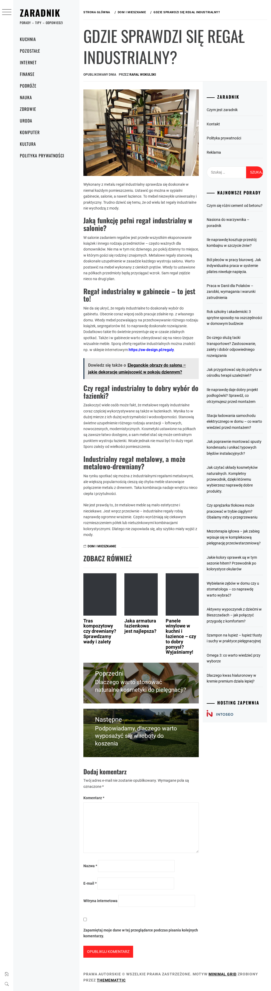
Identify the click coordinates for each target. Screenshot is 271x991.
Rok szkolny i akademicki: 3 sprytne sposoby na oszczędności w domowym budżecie (234, 318)
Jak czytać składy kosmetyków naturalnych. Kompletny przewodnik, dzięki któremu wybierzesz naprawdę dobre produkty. (232, 479)
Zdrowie (28, 109)
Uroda (26, 120)
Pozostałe (30, 51)
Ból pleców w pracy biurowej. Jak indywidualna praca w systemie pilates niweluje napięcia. (234, 266)
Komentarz (93, 798)
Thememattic (111, 980)
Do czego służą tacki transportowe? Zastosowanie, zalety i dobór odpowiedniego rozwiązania (231, 346)
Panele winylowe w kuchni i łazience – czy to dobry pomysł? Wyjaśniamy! (181, 636)
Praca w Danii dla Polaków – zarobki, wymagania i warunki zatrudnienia (231, 292)
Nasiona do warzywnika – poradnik (228, 222)
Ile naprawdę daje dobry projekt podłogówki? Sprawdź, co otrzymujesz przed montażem (232, 396)
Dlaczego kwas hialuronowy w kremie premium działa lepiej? (231, 678)
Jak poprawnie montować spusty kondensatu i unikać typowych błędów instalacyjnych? (234, 447)
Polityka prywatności (42, 155)
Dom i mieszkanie (102, 546)
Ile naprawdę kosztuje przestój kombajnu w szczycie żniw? (231, 243)
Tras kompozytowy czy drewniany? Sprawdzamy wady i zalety (99, 631)
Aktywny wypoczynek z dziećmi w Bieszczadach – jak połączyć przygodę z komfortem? (234, 615)
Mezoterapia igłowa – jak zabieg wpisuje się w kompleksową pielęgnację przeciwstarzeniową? (234, 537)
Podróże (28, 86)
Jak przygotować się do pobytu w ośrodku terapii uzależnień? (234, 372)
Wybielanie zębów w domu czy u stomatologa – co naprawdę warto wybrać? (233, 589)
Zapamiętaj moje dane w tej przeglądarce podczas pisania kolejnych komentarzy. (140, 933)
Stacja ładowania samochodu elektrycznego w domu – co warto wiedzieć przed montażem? (234, 421)
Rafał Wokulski (142, 74)
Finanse (27, 74)
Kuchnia (28, 39)
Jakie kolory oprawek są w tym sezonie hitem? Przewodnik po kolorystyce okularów (232, 563)
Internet (28, 62)
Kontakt (213, 124)
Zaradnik (40, 12)
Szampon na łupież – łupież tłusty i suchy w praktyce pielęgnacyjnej (234, 638)
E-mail (90, 883)
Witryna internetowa (100, 901)
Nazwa (90, 866)
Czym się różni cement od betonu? (235, 205)
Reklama (214, 152)
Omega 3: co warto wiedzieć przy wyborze (233, 658)
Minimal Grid (223, 974)
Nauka (26, 97)
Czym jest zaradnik (222, 110)
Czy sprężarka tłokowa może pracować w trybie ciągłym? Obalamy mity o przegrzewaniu (232, 511)
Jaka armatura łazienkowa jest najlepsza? (140, 626)
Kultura (28, 144)
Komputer (30, 132)
